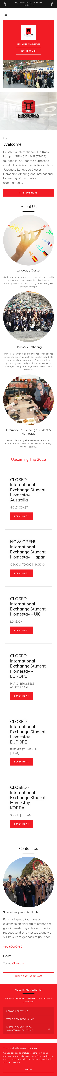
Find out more (28, 193)
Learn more (21, 516)
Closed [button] (16, 963)
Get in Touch (28, 51)
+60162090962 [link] (12, 946)
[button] (5, 14)
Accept (28, 1070)
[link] (28, 32)
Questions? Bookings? (28, 976)
